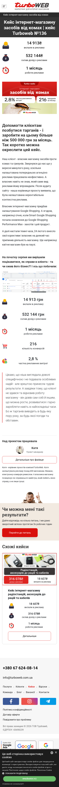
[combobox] (51, 752)
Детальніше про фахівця (30, 459)
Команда (8, 692)
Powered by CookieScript (13, 784)
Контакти (44, 692)
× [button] (56, 752)
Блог (19, 692)
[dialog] (29, 768)
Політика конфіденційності (17, 709)
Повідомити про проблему (17, 719)
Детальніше (29, 636)
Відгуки (43, 686)
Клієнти (20, 686)
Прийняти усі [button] (29, 779)
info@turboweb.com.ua (18, 677)
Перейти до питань (20, 532)
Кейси (31, 686)
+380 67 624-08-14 (20, 668)
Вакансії (30, 692)
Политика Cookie (44, 770)
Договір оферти (11, 714)
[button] (29, 773)
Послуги (7, 686)
